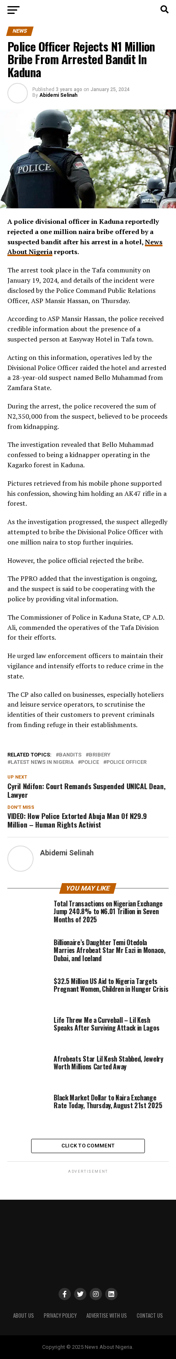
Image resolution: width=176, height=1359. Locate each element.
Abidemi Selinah (58, 95)
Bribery (100, 755)
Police (90, 762)
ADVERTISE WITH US (106, 1315)
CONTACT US (150, 1315)
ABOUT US (23, 1315)
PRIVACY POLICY (60, 1315)
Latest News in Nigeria (42, 762)
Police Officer (126, 762)
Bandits (70, 755)
